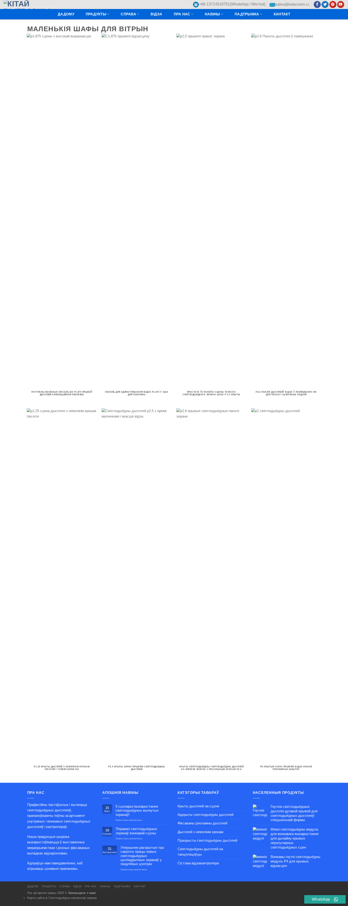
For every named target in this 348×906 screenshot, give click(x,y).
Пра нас (182, 14)
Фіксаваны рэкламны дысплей (202, 823)
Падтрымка (247, 14)
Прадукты (96, 14)
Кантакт (282, 14)
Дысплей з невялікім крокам (200, 832)
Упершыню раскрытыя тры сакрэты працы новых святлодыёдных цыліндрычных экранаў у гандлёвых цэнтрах (142, 856)
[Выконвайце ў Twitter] (325, 4)
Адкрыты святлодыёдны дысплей (205, 815)
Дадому (66, 14)
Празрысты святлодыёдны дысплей (207, 840)
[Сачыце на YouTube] (340, 4)
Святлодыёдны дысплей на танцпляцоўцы (200, 851)
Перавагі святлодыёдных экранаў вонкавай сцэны (136, 831)
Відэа (156, 14)
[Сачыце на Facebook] (317, 4)
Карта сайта (36, 898)
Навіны (212, 14)
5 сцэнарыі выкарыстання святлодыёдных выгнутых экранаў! (137, 811)
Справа (128, 14)
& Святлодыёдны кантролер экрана (71, 898)
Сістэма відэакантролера (198, 863)
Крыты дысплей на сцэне (198, 806)
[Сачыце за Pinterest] (332, 4)
